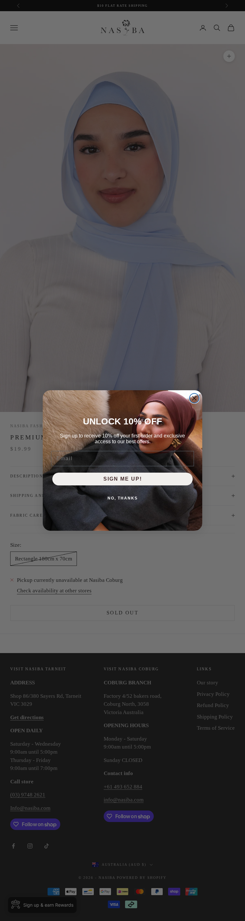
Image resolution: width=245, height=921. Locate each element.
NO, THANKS (123, 498)
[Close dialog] (194, 398)
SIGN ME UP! (122, 479)
